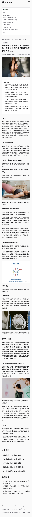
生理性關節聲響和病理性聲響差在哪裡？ (15, 459)
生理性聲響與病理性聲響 (10, 20)
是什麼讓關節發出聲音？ (9, 22)
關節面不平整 (7, 27)
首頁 (3, 39)
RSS (24, 509)
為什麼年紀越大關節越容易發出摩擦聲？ (15, 471)
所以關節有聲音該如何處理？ (10, 30)
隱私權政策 (19, 509)
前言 (4, 12)
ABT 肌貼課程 (5, 509)
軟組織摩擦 (7, 25)
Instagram (12, 509)
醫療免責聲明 (6, 15)
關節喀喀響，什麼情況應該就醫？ (13, 455)
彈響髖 (10, 306)
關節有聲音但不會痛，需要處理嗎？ (13, 467)
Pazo (28, 54)
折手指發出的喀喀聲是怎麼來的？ (13, 463)
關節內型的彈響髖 (12, 237)
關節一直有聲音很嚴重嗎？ (10, 17)
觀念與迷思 (7, 39)
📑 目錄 (6, 9)
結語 (4, 32)
